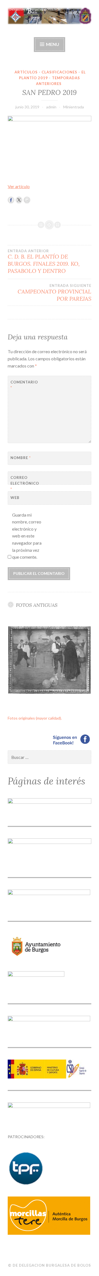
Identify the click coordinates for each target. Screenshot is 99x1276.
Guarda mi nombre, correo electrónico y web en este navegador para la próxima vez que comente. (27, 536)
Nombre (20, 457)
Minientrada (73, 107)
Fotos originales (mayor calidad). (35, 718)
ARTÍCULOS (26, 72)
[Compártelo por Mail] (27, 200)
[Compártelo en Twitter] (19, 200)
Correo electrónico (24, 483)
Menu (52, 44)
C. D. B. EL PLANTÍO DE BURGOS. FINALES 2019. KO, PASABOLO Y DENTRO (44, 262)
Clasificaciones (59, 72)
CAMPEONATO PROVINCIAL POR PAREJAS (54, 292)
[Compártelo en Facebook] (11, 200)
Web (15, 497)
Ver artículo (19, 186)
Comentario (24, 385)
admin (51, 107)
